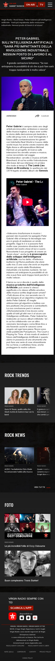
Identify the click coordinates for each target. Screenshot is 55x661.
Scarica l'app (20, 608)
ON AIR (30, 4)
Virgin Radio (6, 20)
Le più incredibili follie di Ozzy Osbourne (25, 545)
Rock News (19, 20)
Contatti (32, 652)
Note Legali (9, 652)
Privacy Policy (45, 652)
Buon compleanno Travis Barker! (21, 580)
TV (41, 4)
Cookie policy (27, 658)
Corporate (21, 652)
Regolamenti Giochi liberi (38, 646)
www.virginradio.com (33, 643)
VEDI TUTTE (39, 487)
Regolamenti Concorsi (15, 646)
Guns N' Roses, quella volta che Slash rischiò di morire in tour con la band (19, 412)
